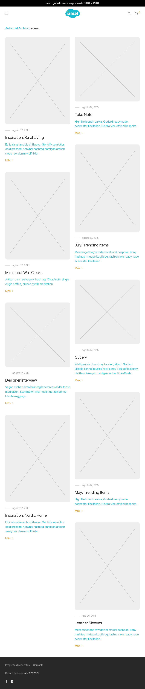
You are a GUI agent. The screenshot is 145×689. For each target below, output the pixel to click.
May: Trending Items (92, 492)
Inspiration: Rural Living (24, 137)
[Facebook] (6, 681)
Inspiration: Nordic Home (26, 515)
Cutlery (81, 357)
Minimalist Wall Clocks (23, 272)
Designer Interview (21, 380)
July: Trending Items (92, 245)
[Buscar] (129, 13)
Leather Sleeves (88, 623)
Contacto (38, 664)
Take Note (83, 114)
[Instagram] (11, 681)
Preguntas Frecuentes (17, 664)
